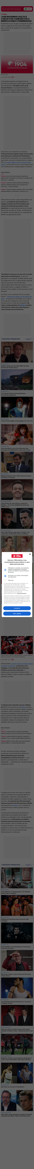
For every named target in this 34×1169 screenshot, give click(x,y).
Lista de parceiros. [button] (22, 593)
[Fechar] (30, 554)
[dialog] (17, 584)
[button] (17, 580)
